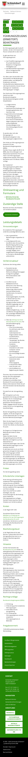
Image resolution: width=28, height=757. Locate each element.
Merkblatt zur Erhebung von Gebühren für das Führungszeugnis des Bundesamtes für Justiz (13, 517)
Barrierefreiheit (7, 752)
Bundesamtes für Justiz (10, 549)
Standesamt (8, 659)
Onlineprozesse (9, 653)
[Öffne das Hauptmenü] (23, 4)
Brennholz (10, 713)
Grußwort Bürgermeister (12, 640)
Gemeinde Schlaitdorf (11, 214)
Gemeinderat (8, 643)
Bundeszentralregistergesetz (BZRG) (13, 600)
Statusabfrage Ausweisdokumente (14, 718)
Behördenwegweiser (11, 646)
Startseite (6, 11)
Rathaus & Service (15, 11)
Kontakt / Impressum (9, 747)
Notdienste (14, 731)
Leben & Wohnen (10, 704)
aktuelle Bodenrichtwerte (14, 724)
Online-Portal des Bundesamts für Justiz (13, 198)
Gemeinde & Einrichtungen (13, 702)
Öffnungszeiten (9, 649)
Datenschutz (6, 749)
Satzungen (8, 656)
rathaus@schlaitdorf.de (12, 691)
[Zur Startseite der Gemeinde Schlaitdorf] (11, 4)
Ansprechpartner (10, 665)
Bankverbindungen (10, 662)
